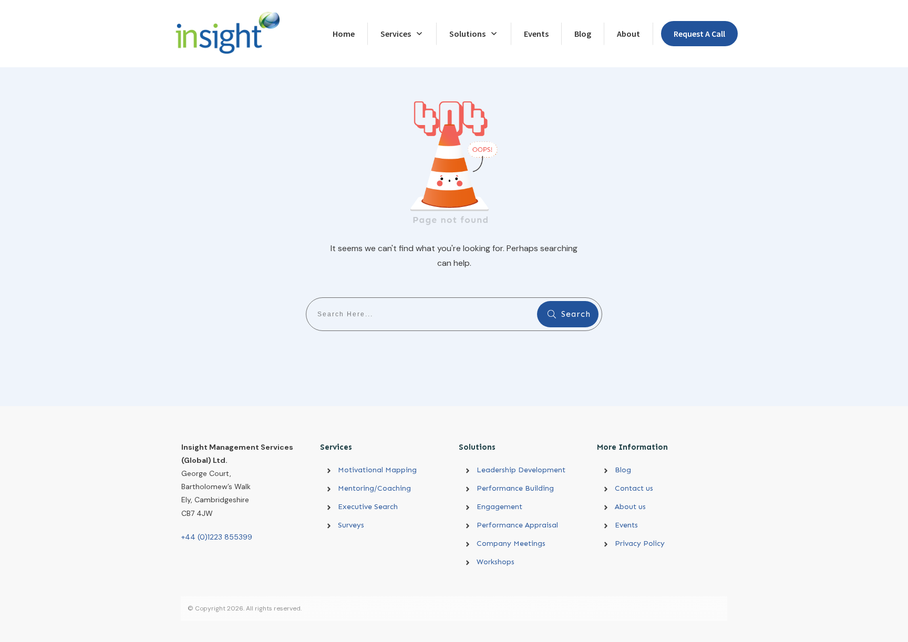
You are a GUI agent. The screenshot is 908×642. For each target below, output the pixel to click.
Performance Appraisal (517, 525)
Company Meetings (511, 543)
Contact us (634, 488)
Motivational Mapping (377, 469)
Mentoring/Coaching (374, 488)
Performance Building (515, 488)
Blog (623, 469)
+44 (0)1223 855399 (216, 537)
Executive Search (368, 506)
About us (630, 506)
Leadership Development (527, 469)
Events (626, 525)
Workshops (495, 561)
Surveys (351, 525)
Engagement (499, 506)
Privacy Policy (640, 543)
